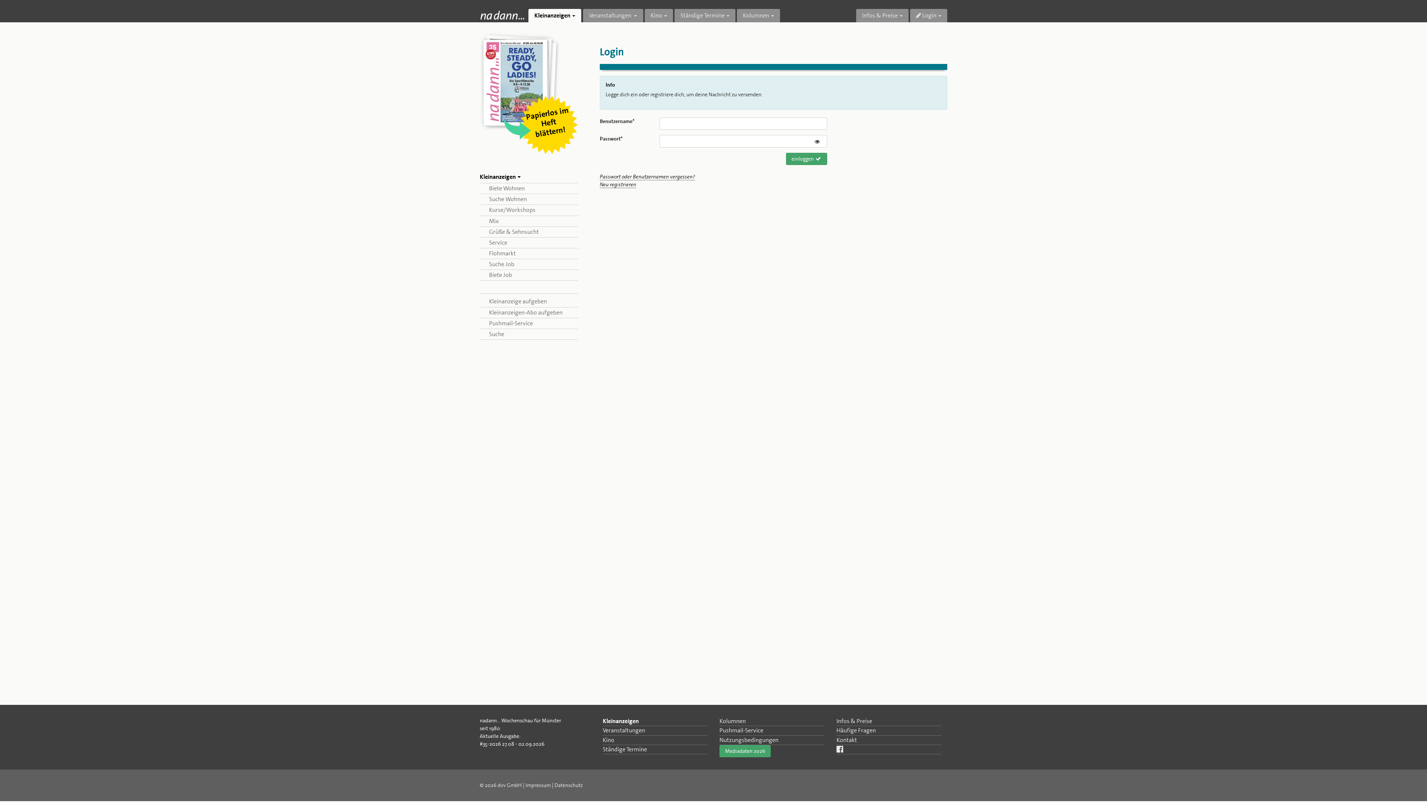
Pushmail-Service (511, 323)
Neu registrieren (618, 184)
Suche (496, 334)
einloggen (803, 158)
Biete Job (500, 275)
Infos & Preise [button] (880, 15)
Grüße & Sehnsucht (514, 232)
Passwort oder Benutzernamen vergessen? (647, 176)
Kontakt (847, 740)
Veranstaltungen (624, 730)
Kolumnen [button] (756, 15)
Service (498, 242)
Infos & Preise (854, 721)
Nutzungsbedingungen (749, 740)
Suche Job (501, 264)
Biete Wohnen (507, 188)
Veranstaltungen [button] (610, 15)
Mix (494, 221)
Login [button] (928, 15)
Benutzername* (617, 121)
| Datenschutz (567, 785)
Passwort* (611, 138)
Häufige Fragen (856, 730)
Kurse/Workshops (512, 210)
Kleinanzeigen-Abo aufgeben (526, 312)
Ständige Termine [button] (702, 15)
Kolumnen (732, 721)
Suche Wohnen (508, 199)
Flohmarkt (502, 253)
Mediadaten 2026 (745, 751)
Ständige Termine (625, 749)
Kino (608, 740)
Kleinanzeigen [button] (552, 15)
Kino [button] (656, 15)
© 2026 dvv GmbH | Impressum (515, 785)
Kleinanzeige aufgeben (518, 301)
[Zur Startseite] (502, 15)
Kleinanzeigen (621, 721)
